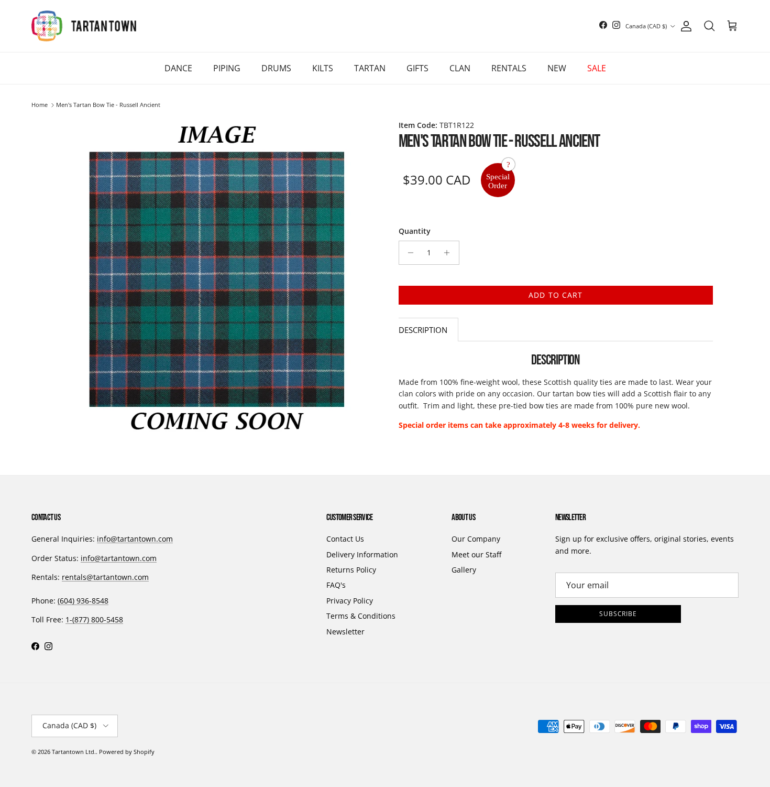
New (556, 68)
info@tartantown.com (135, 539)
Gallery (464, 570)
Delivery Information (362, 554)
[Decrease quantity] (408, 252)
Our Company (476, 539)
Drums (276, 68)
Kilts (322, 68)
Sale (596, 68)
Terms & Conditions (360, 616)
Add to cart (555, 295)
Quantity (415, 231)
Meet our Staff (476, 554)
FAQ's (336, 585)
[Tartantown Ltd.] (83, 25)
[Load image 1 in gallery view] (216, 279)
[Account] (684, 26)
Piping (226, 68)
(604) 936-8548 (83, 601)
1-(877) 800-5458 (94, 619)
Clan (459, 68)
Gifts (417, 68)
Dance (178, 68)
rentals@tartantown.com (105, 577)
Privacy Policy (349, 601)
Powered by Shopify (127, 752)
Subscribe (618, 613)
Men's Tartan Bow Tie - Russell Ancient (108, 105)
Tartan (370, 68)
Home (39, 105)
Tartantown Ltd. (74, 752)
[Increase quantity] (450, 252)
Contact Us (345, 539)
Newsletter (345, 632)
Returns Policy (351, 570)
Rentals (508, 68)
